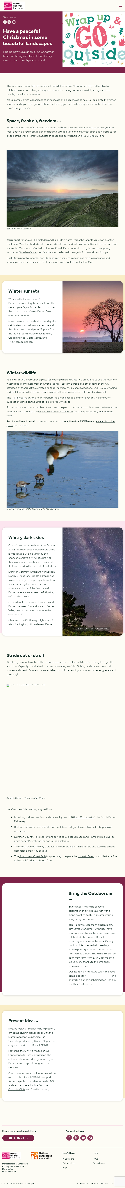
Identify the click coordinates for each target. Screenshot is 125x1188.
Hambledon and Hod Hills (48, 240)
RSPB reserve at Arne (24, 397)
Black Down (13, 258)
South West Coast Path (32, 856)
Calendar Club (16, 1089)
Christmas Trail (37, 841)
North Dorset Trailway (31, 846)
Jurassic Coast (86, 856)
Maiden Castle (28, 252)
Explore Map (86, 262)
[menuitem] (77, 1159)
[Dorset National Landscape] (14, 6)
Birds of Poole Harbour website (53, 401)
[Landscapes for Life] (41, 1156)
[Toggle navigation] (120, 6)
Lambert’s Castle (34, 244)
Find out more (98, 966)
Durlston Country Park (21, 571)
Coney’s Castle (53, 244)
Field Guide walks (84, 817)
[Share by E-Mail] (14, 22)
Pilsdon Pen (74, 244)
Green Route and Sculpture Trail (54, 827)
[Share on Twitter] (9, 22)
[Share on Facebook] (5, 22)
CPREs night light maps (38, 620)
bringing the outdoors (98, 975)
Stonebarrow (52, 258)
